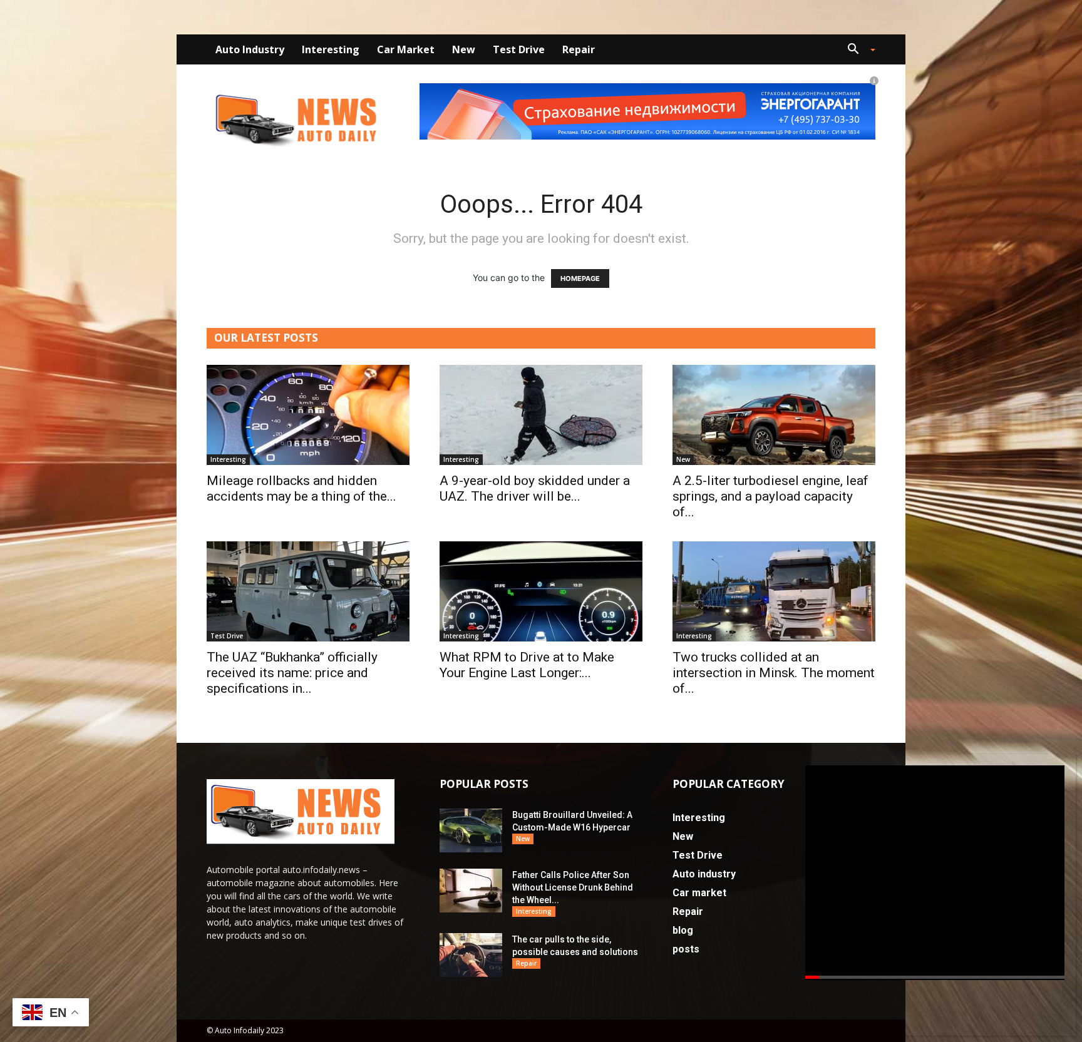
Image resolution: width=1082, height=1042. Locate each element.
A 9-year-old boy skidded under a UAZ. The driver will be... (535, 488)
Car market (406, 49)
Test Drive (519, 49)
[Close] (1068, 770)
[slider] (934, 979)
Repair (578, 49)
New (463, 49)
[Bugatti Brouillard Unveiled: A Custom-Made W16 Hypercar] (471, 830)
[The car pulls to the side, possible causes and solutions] (471, 955)
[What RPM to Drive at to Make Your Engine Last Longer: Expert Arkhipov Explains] (541, 591)
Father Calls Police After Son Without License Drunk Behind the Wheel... (572, 887)
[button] (856, 50)
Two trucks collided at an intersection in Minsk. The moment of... (773, 673)
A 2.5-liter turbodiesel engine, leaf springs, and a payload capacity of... (770, 496)
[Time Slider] (934, 979)
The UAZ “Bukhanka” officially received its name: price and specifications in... (292, 673)
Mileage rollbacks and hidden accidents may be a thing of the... (301, 488)
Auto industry (249, 49)
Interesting (330, 49)
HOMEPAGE (580, 278)
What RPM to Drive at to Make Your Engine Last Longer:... (527, 665)
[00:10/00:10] (934, 872)
